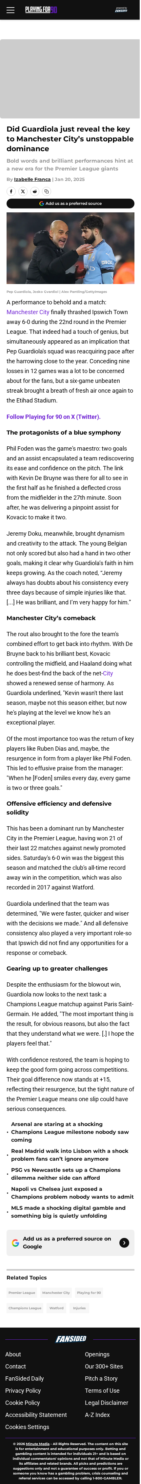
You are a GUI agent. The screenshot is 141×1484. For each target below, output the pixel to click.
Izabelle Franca (32, 179)
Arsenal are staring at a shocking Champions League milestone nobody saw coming (70, 1132)
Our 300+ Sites (104, 1366)
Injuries (79, 1308)
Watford (57, 1308)
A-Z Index (97, 1414)
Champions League (25, 1308)
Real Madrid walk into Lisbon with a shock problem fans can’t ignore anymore (69, 1155)
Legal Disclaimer (106, 1402)
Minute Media (38, 1444)
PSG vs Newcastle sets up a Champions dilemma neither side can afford (66, 1174)
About (13, 1354)
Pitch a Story (101, 1378)
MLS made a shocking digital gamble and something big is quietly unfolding (68, 1212)
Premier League (22, 1293)
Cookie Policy (22, 1402)
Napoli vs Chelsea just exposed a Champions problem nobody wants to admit (72, 1193)
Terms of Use (102, 1390)
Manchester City (29, 312)
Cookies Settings (27, 1426)
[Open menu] (10, 10)
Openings (97, 1354)
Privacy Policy (23, 1390)
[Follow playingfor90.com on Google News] (124, 1243)
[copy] (46, 191)
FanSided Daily (24, 1378)
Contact (15, 1366)
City (108, 673)
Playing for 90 (89, 1293)
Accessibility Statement (36, 1414)
